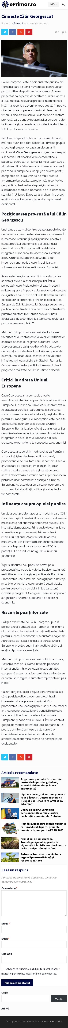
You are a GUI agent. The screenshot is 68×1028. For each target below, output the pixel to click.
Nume (5, 923)
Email (5, 938)
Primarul (18, 23)
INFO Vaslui (56, 1021)
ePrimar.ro (19, 1021)
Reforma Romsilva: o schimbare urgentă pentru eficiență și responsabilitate (41, 857)
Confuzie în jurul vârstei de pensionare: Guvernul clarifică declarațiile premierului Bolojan (41, 813)
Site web (6, 953)
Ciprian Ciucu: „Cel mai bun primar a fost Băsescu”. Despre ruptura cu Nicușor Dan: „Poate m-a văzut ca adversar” (43, 799)
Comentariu (9, 888)
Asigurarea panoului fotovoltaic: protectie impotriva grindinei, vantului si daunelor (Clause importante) (41, 783)
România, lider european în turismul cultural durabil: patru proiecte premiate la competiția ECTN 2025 (43, 827)
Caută (4, 992)
